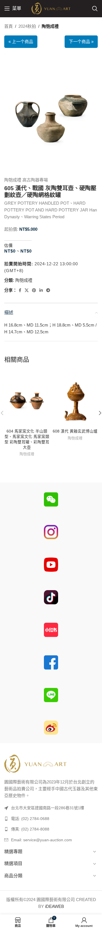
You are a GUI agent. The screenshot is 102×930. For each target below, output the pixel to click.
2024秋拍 (27, 26)
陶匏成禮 (50, 26)
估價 (8, 245)
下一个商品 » (81, 41)
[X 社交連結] (26, 290)
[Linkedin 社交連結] (41, 290)
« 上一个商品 (20, 41)
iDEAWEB (54, 906)
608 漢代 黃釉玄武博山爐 (75, 431)
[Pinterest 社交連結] (34, 290)
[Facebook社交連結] (20, 290)
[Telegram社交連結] (48, 290)
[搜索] (95, 8)
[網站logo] (51, 8)
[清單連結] (51, 818)
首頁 (8, 26)
